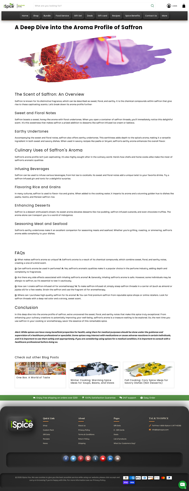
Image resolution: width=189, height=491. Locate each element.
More (164, 15)
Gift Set (78, 15)
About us (81, 426)
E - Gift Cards (119, 430)
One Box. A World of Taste (33, 377)
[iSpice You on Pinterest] (81, 459)
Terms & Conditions (86, 434)
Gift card (102, 15)
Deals (90, 15)
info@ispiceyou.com (160, 430)
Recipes (116, 15)
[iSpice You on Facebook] (66, 459)
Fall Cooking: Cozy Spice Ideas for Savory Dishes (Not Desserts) (146, 381)
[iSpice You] (14, 6)
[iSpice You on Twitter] (73, 459)
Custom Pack (48, 430)
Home (25, 15)
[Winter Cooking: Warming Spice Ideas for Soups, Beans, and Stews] (94, 369)
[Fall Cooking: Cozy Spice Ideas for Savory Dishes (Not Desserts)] (148, 369)
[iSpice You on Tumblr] (95, 459)
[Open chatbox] (182, 485)
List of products (120, 439)
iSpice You (26, 477)
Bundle (47, 15)
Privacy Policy (84, 430)
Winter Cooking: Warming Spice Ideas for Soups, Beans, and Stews (92, 381)
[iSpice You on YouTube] (103, 459)
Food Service (62, 15)
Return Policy (83, 439)
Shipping (81, 443)
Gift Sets (46, 434)
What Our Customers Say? (124, 443)
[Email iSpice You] (118, 459)
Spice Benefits (132, 15)
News (45, 443)
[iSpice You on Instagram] (88, 459)
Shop (36, 15)
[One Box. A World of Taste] (40, 368)
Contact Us (151, 15)
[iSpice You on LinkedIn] (110, 459)
